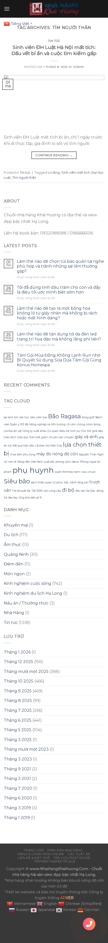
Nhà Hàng (14, 612)
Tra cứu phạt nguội (71, 858)
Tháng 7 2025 (18, 710)
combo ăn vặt (13, 431)
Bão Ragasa (64, 416)
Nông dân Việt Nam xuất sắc (36, 461)
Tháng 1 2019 (17, 817)
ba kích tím (11, 417)
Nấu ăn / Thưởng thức (26, 603)
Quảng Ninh (16, 554)
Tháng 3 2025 (18, 739)
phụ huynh (33, 470)
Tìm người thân (24, 177)
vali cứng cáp (52, 490)
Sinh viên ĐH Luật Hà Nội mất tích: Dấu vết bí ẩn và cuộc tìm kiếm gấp (54, 50)
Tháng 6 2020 (18, 798)
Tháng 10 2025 (18, 681)
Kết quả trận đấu (23, 445)
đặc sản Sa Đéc (85, 490)
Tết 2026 (36, 490)
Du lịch (11, 534)
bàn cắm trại (38, 417)
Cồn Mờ (86, 431)
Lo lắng (54, 172)
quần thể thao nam (67, 472)
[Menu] (7, 9)
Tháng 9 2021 (17, 769)
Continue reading (54, 155)
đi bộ (68, 490)
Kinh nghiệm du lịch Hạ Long (33, 593)
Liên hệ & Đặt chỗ (34, 858)
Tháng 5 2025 (17, 729)
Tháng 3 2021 (17, 778)
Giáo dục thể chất (28, 437)
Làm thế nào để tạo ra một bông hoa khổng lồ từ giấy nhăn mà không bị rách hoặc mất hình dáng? (57, 313)
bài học (24, 417)
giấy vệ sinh (86, 436)
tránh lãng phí (79, 482)
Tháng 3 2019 (17, 807)
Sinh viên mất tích (75, 172)
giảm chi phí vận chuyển (57, 437)
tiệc (66, 482)
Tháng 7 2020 (18, 788)
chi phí (71, 424)
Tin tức (54, 41)
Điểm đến (13, 564)
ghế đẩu (97, 431)
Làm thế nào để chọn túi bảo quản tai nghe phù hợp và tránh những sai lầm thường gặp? (60, 266)
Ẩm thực (12, 544)
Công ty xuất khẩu (34, 431)
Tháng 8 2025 (18, 700)
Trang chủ (34, 850)
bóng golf (88, 417)
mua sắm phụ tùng (22, 454)
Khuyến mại (16, 525)
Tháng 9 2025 (18, 691)
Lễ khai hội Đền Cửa (48, 445)
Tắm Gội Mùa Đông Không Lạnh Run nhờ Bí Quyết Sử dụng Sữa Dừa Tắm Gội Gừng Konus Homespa (59, 360)
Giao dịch (10, 437)
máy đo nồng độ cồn (57, 454)
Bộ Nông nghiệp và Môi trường (45, 424)
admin (78, 67)
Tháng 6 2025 (17, 720)
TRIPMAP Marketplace (55, 861)
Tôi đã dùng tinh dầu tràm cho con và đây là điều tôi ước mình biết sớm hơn (58, 290)
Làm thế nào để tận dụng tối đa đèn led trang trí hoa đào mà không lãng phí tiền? (59, 336)
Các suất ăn (79, 854)
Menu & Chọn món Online (41, 854)
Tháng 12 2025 (18, 661)
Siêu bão (17, 481)
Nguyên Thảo (87, 454)
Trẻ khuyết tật (21, 490)
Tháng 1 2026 (17, 652)
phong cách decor (67, 461)
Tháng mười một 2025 (26, 671)
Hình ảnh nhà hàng (65, 850)
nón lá (12, 461)
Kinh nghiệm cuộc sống (27, 583)
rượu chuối (88, 472)
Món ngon (14, 573)
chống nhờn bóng (88, 424)
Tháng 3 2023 (18, 759)
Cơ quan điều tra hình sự (63, 431)
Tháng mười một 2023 (26, 749)
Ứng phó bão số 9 (30, 497)
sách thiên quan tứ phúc (47, 482)
